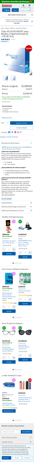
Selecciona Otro (7, 118)
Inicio (2, 28)
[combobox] (15, 10)
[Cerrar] (32, 15)
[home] (7, 5)
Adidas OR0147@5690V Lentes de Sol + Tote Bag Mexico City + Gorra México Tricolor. (25, 242)
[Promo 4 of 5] (19, 263)
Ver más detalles (6, 199)
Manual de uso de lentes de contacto (16, 148)
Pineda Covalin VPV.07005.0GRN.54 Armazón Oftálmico (8, 349)
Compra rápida (21, 128)
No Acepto (27, 458)
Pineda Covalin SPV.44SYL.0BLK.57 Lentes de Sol (24, 347)
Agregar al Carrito (21, 123)
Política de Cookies (11, 454)
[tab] (17, 437)
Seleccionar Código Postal (10, 411)
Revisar (17, 458)
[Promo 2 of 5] (15, 263)
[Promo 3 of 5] (17, 263)
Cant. (2, 123)
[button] (30, 10)
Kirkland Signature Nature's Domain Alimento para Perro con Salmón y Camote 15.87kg (9, 296)
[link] (9, 132)
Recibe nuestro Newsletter (13, 426)
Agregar (9, 254)
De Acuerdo (6, 458)
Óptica (7, 28)
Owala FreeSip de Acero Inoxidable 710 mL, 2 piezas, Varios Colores (25, 399)
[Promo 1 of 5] (13, 263)
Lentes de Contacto (21, 28)
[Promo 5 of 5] (21, 263)
